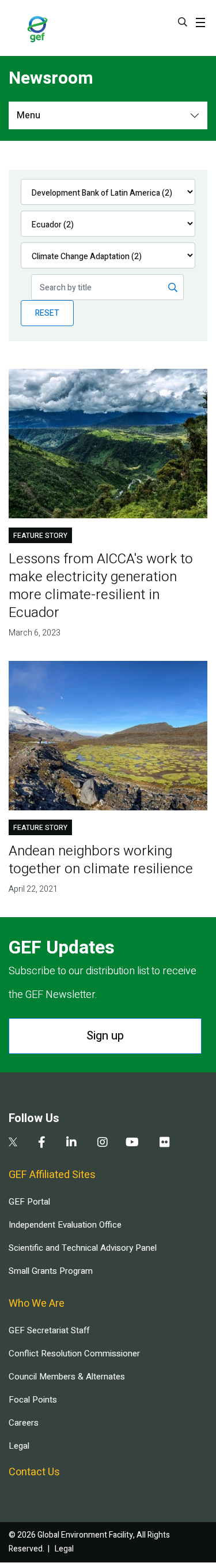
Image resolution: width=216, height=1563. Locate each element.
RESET (47, 313)
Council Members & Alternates (67, 1376)
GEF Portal (29, 1201)
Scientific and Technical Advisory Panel (83, 1248)
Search (182, 22)
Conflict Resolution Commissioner (74, 1353)
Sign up (105, 1035)
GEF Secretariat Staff (49, 1330)
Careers (24, 1422)
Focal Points (33, 1399)
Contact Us (34, 1472)
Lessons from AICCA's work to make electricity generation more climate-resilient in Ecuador (101, 586)
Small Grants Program (51, 1271)
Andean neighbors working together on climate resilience (101, 860)
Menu (28, 115)
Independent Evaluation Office (65, 1224)
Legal (19, 1445)
